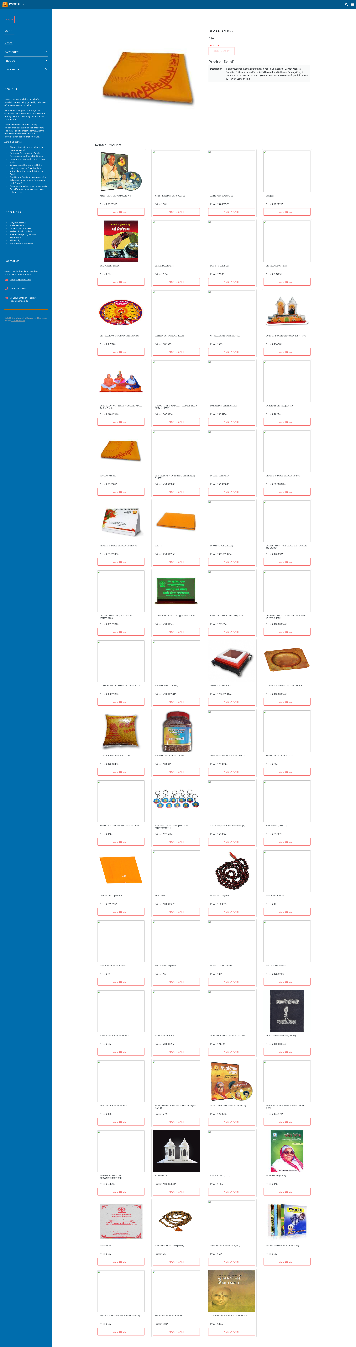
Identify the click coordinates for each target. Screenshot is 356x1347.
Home (8, 43)
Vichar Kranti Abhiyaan (20, 228)
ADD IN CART (121, 211)
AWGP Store (16, 4)
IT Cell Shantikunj (18, 320)
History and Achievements (22, 243)
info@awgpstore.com (20, 279)
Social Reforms (17, 225)
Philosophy (15, 240)
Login (9, 19)
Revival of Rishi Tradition (21, 231)
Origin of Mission (18, 222)
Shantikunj (41, 318)
